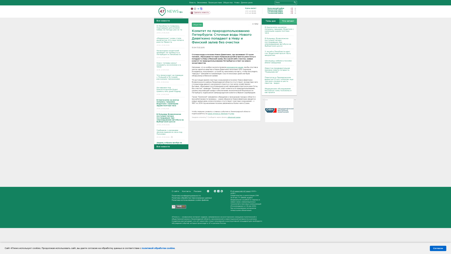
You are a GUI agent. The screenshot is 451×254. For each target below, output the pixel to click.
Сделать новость (201, 12)
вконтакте (195, 9)
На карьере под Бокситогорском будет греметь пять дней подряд (169, 91)
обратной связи (233, 117)
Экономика (202, 2)
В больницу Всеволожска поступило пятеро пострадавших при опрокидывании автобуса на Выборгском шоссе (278, 42)
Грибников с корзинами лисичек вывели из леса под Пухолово (169, 134)
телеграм (198, 9)
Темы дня (271, 21)
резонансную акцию (234, 67)
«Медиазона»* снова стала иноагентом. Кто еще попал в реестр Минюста (170, 42)
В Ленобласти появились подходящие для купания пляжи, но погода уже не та (169, 29)
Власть (192, 2)
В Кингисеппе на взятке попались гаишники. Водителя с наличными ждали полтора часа (279, 30)
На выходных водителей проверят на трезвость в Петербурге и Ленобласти (169, 54)
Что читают (288, 21)
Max (222, 191)
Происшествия (215, 2)
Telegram (218, 191)
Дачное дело (247, 2)
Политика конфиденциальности (186, 195)
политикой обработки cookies (158, 248)
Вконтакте (215, 191)
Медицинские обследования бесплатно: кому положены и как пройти (278, 90)
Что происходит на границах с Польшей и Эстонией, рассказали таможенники (170, 79)
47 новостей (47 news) (241, 191)
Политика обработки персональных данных (192, 198)
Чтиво (237, 2)
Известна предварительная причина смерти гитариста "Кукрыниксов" (277, 70)
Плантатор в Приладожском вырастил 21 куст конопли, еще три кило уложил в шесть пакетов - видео (279, 80)
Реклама (197, 191)
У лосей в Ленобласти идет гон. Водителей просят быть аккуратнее (278, 53)
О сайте (175, 191)
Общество (228, 2)
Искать (295, 2)
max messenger (201, 9)
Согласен (438, 248)
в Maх (232, 113)
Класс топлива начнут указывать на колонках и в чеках (169, 66)
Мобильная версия (192, 9)
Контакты (186, 191)
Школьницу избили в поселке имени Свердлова (278, 62)
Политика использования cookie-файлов (190, 200)
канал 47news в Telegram (218, 113)
